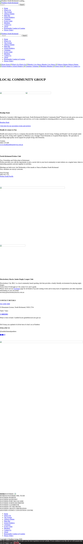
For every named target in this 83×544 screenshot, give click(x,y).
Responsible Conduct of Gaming (14, 28)
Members (7, 23)
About (6, 26)
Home (6, 8)
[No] (20, 543)
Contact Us (7, 25)
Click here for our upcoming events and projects (15, 126)
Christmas (7, 19)
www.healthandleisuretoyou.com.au (11, 144)
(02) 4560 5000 (5, 304)
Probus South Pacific (6, 176)
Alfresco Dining (9, 14)
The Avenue (8, 12)
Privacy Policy (8, 30)
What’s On (7, 10)
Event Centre (8, 21)
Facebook (17, 289)
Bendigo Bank (4, 122)
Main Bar (7, 15)
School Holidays (9, 17)
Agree (16, 543)
